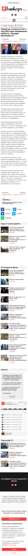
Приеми (14, 549)
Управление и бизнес (16, 27)
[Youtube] (15, 15)
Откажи (14, 553)
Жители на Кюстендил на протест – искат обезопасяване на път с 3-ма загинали (17, 239)
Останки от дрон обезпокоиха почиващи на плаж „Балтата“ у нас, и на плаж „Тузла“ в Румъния (17, 326)
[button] (14, 20)
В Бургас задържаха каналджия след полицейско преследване (17, 316)
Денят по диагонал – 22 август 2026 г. (17, 297)
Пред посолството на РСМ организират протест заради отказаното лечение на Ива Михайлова (18, 358)
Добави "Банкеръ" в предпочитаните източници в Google (12, 203)
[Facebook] (12, 15)
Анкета (4, 369)
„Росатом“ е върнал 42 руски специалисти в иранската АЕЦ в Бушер (16, 229)
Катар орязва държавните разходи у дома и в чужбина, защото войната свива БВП (18, 347)
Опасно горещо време (16, 279)
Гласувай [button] (12, 396)
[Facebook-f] (12, 485)
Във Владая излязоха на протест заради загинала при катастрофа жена (17, 307)
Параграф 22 (7, 440)
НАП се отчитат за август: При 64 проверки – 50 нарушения (17, 248)
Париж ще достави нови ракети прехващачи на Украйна (17, 289)
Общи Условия (12, 545)
